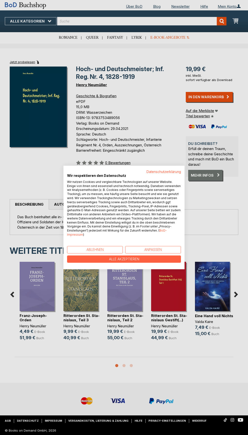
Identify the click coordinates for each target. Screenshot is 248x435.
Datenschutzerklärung (164, 172)
